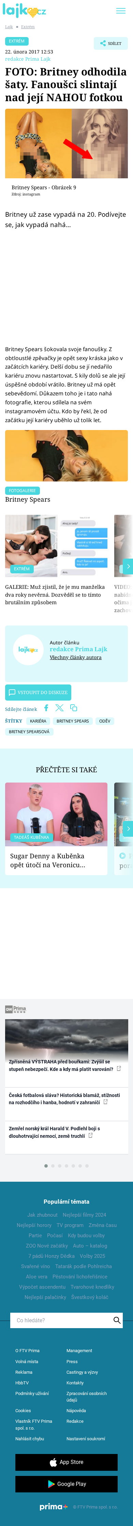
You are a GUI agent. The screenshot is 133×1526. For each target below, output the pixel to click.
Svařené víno (35, 1266)
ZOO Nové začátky (47, 1246)
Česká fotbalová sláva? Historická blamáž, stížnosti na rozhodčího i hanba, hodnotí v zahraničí (64, 1099)
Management (79, 1350)
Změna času (103, 1225)
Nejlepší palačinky (45, 1297)
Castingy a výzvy (82, 1372)
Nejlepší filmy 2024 (84, 1215)
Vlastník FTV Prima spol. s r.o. (33, 1425)
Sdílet (107, 45)
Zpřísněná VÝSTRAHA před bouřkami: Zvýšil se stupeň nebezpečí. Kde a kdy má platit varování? (61, 1065)
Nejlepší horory (34, 1225)
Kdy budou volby (86, 1235)
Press (72, 1361)
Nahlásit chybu (29, 1438)
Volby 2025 (92, 1256)
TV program (70, 1225)
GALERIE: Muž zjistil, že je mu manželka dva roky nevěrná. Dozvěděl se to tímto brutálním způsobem (55, 594)
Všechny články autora (76, 657)
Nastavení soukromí (85, 1438)
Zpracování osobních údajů (86, 1397)
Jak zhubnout (42, 1215)
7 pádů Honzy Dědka (51, 1256)
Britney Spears (27, 499)
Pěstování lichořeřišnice (80, 1277)
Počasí (55, 1235)
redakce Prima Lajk (27, 59)
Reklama (23, 1372)
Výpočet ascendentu (42, 1287)
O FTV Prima (27, 1350)
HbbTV (22, 1382)
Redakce (75, 1421)
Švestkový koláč (89, 1297)
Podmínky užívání (32, 1393)
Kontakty (75, 1382)
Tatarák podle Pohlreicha (83, 1266)
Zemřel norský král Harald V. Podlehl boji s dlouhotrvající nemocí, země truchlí (54, 1132)
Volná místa (26, 1361)
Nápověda (76, 1410)
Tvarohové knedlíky (92, 1287)
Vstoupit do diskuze (43, 692)
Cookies (23, 1410)
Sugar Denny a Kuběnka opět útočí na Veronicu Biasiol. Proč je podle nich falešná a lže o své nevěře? (50, 860)
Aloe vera (36, 1277)
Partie (35, 1235)
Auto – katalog (90, 1246)
